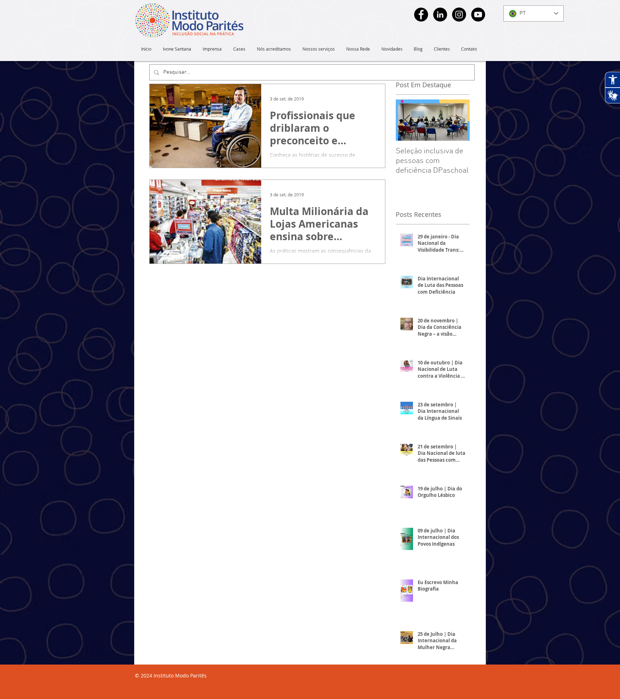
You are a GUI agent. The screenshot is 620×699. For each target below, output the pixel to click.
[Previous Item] (407, 120)
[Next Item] (458, 120)
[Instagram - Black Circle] (459, 15)
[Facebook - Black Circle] (421, 15)
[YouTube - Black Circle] (478, 15)
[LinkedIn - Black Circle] (440, 15)
